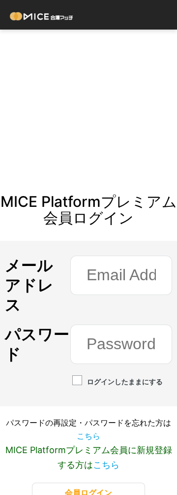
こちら (88, 436)
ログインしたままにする (125, 381)
